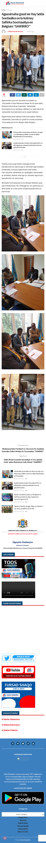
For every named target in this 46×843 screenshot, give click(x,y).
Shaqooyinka (23, 829)
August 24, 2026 (19, 139)
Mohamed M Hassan (15, 31)
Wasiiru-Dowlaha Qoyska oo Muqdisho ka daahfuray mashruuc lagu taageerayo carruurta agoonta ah (27, 497)
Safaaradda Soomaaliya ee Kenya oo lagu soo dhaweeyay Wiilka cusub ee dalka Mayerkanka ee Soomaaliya (28, 134)
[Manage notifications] (5, 838)
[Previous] (21, 156)
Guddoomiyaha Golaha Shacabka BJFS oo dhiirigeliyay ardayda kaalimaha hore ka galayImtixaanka (28, 145)
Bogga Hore (23, 817)
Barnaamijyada (23, 826)
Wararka (9, 10)
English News (23, 823)
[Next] (25, 156)
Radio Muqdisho (25, 840)
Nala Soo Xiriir (23, 832)
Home (3, 10)
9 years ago (30, 31)
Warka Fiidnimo (10, 730)
